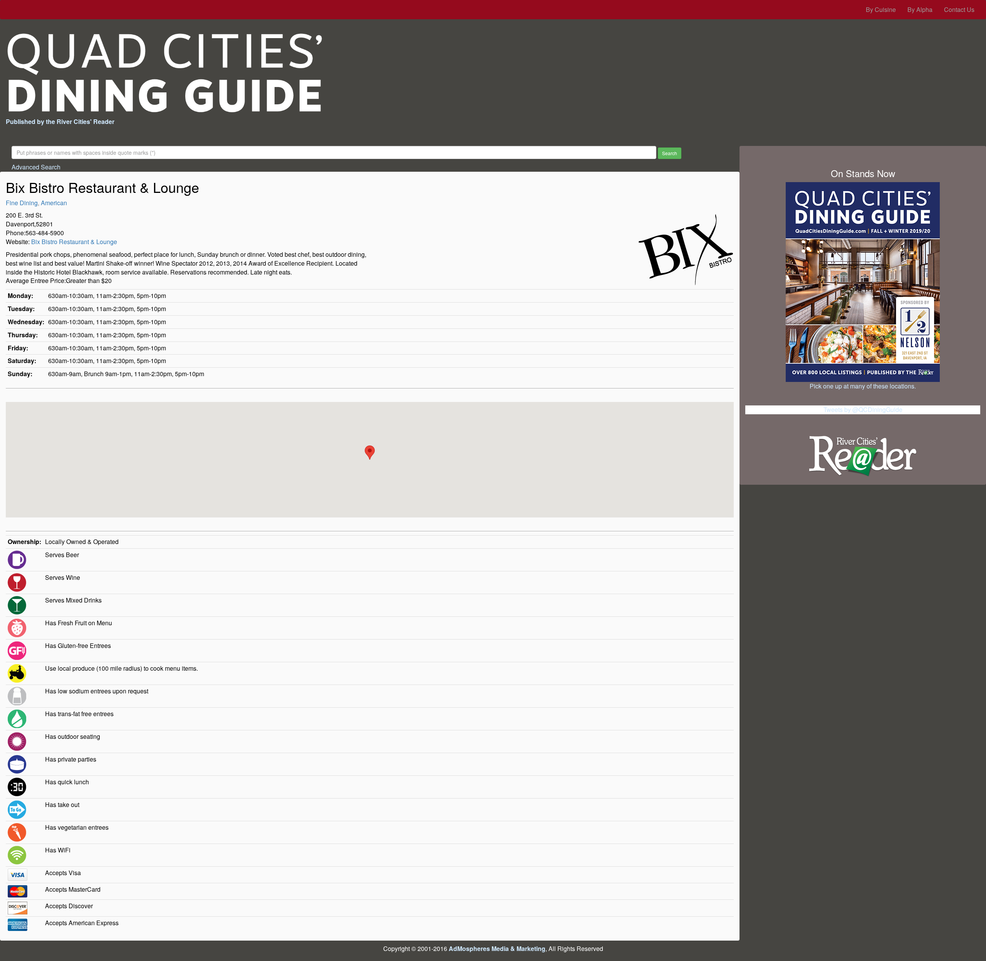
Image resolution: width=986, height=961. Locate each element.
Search (669, 153)
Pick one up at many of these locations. (863, 386)
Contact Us (959, 9)
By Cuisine (881, 9)
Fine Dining (22, 202)
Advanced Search (36, 166)
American (54, 202)
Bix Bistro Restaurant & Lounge (74, 241)
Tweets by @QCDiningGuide (862, 409)
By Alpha (919, 9)
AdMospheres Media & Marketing (497, 948)
